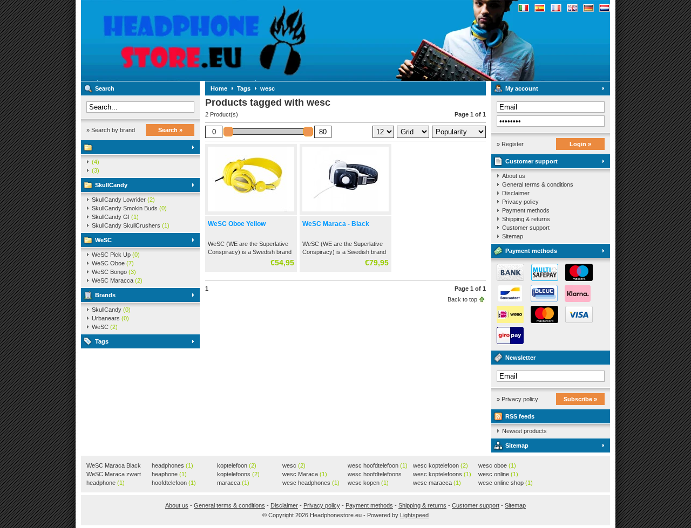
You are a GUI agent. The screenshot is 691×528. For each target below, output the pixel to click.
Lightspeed (414, 515)
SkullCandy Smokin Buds (129, 208)
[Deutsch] (588, 8)
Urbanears (110, 318)
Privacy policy (520, 201)
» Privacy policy (517, 399)
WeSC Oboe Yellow (237, 224)
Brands (105, 295)
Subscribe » (580, 399)
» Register (510, 144)
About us (513, 176)
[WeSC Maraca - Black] (345, 212)
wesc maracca (437, 482)
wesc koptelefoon (440, 465)
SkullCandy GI (115, 217)
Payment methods (526, 210)
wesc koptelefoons (442, 474)
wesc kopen (368, 482)
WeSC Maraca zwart (113, 474)
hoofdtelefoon (174, 482)
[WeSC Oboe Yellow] (251, 212)
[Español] (539, 8)
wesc (267, 88)
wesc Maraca (304, 474)
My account (521, 88)
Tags (102, 341)
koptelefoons (238, 474)
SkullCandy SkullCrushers (131, 225)
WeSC (103, 240)
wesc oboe (497, 465)
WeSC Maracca (117, 280)
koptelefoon (236, 465)
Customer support (531, 161)
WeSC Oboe (113, 263)
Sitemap (512, 236)
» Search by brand (110, 130)
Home (219, 88)
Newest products (524, 431)
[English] (572, 8)
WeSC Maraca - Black (335, 224)
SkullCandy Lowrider (123, 199)
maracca (233, 482)
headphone (105, 482)
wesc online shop (505, 482)
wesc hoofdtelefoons (375, 474)
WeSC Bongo (114, 272)
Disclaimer (516, 193)
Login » (580, 144)
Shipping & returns (526, 219)
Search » (170, 130)
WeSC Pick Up (116, 254)
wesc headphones (311, 482)
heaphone (169, 474)
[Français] (556, 8)
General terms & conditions (537, 184)
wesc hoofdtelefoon (378, 465)
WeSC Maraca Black (113, 466)
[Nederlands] (604, 8)
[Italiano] (523, 8)
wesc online (498, 474)
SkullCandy (111, 185)
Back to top (462, 299)
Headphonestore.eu (224, 40)
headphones (172, 465)
